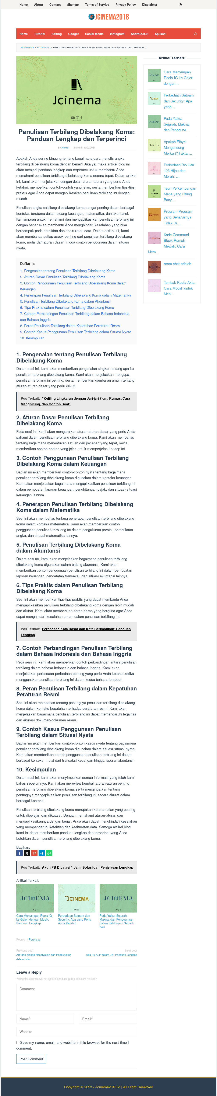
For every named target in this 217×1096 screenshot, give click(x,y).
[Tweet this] (27, 853)
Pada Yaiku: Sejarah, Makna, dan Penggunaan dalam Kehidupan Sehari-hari (117, 921)
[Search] (195, 33)
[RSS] (180, 4)
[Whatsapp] (49, 853)
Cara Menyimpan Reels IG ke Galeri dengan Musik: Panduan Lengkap (34, 919)
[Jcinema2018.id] (108, 16)
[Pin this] (34, 853)
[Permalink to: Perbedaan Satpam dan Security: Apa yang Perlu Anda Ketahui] (77, 898)
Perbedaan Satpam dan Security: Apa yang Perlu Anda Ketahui (74, 919)
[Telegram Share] (42, 853)
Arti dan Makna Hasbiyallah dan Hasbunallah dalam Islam (43, 954)
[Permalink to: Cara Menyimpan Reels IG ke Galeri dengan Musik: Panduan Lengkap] (35, 898)
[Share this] (19, 853)
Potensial (34, 939)
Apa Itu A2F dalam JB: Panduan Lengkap (111, 952)
